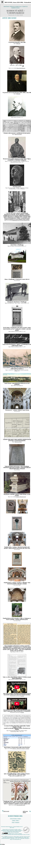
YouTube (22, 696)
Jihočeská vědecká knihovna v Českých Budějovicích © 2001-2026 (12, 827)
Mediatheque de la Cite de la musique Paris (20, 220)
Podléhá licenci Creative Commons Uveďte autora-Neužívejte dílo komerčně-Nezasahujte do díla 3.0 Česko (16, 834)
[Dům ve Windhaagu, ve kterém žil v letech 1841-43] (17, 255)
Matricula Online (18, 134)
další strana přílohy (25, 812)
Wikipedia (18, 43)
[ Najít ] (13, 822)
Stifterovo (16, 728)
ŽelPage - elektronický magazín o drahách (21, 748)
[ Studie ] (19, 818)
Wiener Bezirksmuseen (21, 68)
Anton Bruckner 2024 (21, 805)
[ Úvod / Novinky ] (13, 818)
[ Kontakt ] (17, 822)
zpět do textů (6, 811)
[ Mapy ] (17, 820)
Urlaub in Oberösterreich (21, 496)
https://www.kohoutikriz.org (15, 839)
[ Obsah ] (14, 820)
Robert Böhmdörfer (17, 678)
